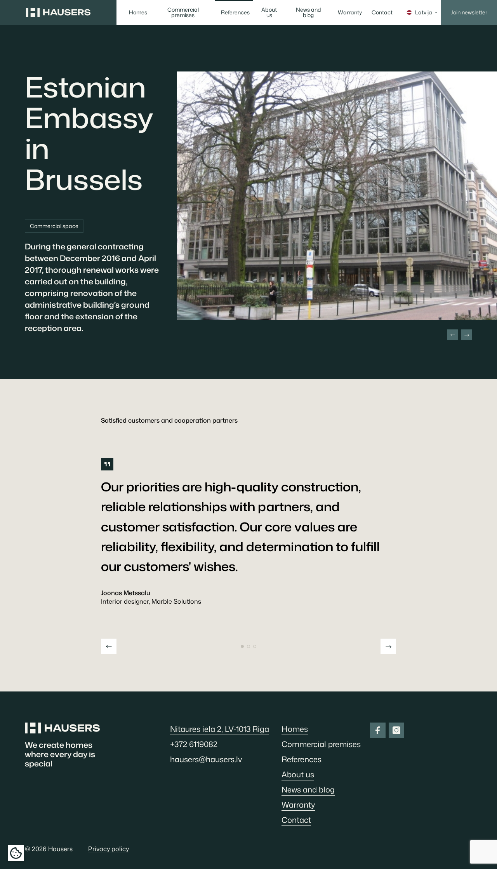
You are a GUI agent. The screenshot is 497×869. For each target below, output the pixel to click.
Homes (138, 12)
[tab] (242, 646)
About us (269, 12)
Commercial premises (183, 12)
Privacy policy (108, 849)
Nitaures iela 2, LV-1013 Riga (219, 728)
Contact (382, 12)
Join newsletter (469, 12)
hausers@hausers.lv (206, 759)
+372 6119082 (193, 743)
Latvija (423, 12)
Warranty (350, 12)
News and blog (308, 12)
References (235, 12)
